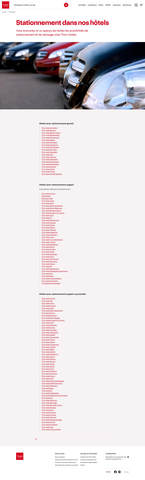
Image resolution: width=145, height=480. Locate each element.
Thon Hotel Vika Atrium (50, 281)
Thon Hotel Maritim (48, 352)
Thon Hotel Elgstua (48, 140)
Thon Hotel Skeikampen (50, 162)
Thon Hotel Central (48, 194)
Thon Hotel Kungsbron (50, 232)
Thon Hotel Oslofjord (49, 371)
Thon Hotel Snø (47, 274)
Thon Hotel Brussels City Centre (53, 213)
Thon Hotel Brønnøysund (50, 138)
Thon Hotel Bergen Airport (51, 133)
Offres (101, 5)
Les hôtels (82, 5)
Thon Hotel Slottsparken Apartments (55, 271)
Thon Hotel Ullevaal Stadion (52, 278)
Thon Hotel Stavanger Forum (52, 405)
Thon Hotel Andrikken (49, 128)
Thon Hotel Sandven (49, 157)
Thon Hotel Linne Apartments (52, 240)
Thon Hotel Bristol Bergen (51, 318)
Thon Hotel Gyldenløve (50, 332)
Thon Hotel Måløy (48, 349)
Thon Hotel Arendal (49, 306)
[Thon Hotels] (5, 5)
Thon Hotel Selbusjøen (50, 159)
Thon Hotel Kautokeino (50, 145)
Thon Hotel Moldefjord (50, 245)
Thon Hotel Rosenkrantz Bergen (53, 381)
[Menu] (141, 5)
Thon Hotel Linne (48, 237)
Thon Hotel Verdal (48, 169)
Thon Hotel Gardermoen (50, 220)
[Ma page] (136, 5)
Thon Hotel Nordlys (49, 249)
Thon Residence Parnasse (51, 283)
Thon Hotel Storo (48, 276)
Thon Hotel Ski (47, 266)
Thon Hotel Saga (47, 388)
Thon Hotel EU (47, 218)
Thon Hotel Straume (49, 412)
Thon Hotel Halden (48, 335)
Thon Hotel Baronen (49, 130)
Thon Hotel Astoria (48, 313)
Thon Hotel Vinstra (48, 171)
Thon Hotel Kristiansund (50, 147)
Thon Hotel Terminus (49, 417)
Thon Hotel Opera (48, 366)
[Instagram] (119, 472)
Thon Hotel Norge (48, 252)
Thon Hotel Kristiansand (50, 345)
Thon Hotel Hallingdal (49, 142)
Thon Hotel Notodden (49, 152)
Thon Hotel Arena (48, 201)
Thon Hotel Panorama (49, 261)
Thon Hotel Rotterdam (49, 386)
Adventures (127, 5)
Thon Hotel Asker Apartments (52, 206)
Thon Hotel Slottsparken (50, 269)
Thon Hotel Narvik (48, 247)
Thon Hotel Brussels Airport (51, 211)
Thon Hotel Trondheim (50, 425)
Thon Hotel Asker (48, 203)
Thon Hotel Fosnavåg (49, 330)
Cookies (126, 472)
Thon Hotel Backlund (49, 315)
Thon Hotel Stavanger (49, 403)
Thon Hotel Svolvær (49, 415)
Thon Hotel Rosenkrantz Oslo (52, 383)
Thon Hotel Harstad (49, 223)
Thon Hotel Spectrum (49, 400)
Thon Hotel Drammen (49, 325)
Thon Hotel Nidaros (49, 359)
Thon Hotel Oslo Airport (50, 259)
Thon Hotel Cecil (48, 215)
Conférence (92, 5)
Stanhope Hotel (47, 198)
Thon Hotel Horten (48, 225)
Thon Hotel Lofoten (48, 242)
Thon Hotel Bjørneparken (51, 135)
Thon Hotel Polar (48, 379)
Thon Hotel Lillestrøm (49, 235)
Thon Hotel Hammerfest (50, 337)
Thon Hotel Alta (47, 301)
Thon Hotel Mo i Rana (49, 150)
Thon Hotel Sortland (49, 167)
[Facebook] (115, 472)
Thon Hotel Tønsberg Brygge (52, 420)
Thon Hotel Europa (48, 328)
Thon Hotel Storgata (49, 408)
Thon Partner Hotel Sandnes (52, 174)
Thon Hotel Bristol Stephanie (52, 208)
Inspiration (117, 5)
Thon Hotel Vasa (47, 427)
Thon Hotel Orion (48, 257)
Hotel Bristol (46, 196)
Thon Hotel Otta (47, 155)
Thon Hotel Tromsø (48, 422)
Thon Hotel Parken (48, 264)
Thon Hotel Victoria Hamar (51, 429)
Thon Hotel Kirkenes (49, 230)
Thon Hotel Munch (48, 357)
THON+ (108, 5)
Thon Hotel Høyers (48, 228)
